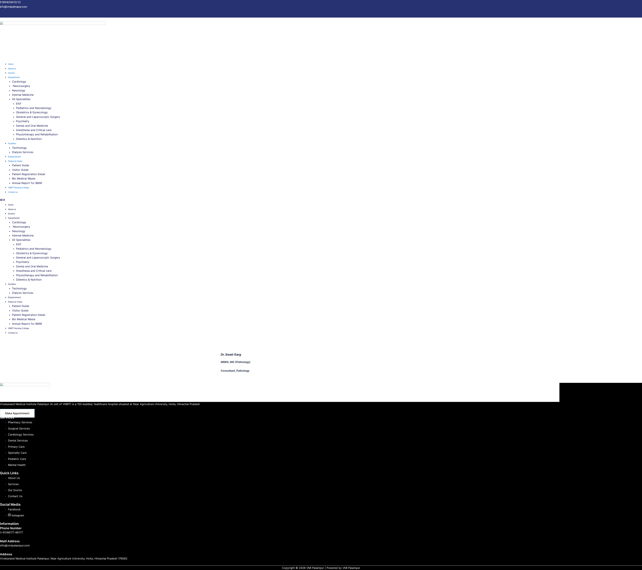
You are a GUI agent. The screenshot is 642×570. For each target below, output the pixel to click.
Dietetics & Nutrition (29, 139)
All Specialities (21, 99)
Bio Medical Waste (23, 178)
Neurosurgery (21, 86)
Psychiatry (23, 121)
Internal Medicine (23, 94)
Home (11, 64)
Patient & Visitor (15, 161)
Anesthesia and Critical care (33, 130)
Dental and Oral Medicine (32, 125)
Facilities (12, 143)
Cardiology (19, 81)
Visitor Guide (20, 169)
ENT (18, 103)
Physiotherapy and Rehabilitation (37, 134)
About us (12, 69)
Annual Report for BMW (27, 183)
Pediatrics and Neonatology (33, 108)
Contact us (13, 192)
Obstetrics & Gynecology (32, 112)
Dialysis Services (23, 152)
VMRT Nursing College (18, 187)
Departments (14, 77)
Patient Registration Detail (28, 174)
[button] (321, 200)
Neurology (19, 90)
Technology (19, 147)
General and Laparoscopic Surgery (38, 116)
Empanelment (14, 157)
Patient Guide (20, 165)
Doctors (11, 73)
